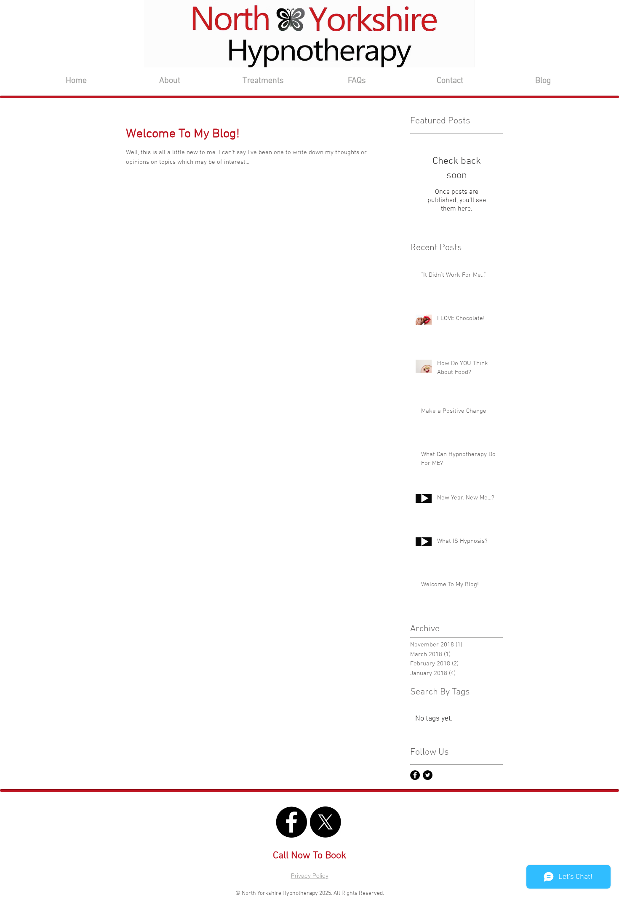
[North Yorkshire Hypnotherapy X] (325, 822)
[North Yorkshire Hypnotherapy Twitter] (427, 775)
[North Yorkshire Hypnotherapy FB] (415, 775)
